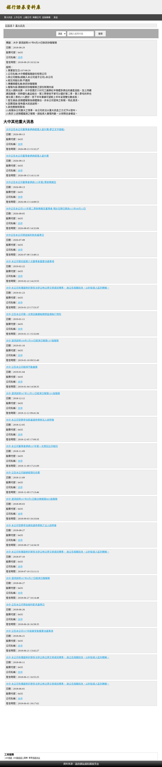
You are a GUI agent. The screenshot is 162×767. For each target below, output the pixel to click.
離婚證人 (20, 758)
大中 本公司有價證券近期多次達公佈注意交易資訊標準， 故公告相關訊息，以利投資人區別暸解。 (57, 288)
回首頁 (8, 26)
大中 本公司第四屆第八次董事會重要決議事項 (30, 261)
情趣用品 (36, 758)
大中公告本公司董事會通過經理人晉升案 (27, 156)
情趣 (10, 758)
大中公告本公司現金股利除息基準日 (25, 235)
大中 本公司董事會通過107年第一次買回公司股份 (32, 446)
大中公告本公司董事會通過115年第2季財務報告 (31, 182)
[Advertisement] (101, 7)
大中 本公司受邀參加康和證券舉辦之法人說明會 (31, 525)
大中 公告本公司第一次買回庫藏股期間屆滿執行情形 (33, 314)
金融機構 (46, 17)
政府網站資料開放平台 (87, 764)
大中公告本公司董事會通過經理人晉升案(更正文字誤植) (35, 129)
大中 (20, 57)
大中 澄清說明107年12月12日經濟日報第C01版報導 (33, 393)
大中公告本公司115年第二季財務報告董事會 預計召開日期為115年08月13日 (46, 208)
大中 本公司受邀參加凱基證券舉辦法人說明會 (30, 420)
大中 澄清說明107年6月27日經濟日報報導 (28, 578)
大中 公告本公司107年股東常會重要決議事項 (29, 631)
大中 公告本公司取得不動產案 (21, 367)
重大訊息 (8, 17)
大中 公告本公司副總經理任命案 (23, 472)
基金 (56, 17)
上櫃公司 (27, 17)
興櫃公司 (37, 17)
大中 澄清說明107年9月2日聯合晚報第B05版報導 (31, 499)
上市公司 (18, 17)
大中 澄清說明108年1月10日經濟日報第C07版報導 (32, 340)
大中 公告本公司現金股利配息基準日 (25, 604)
